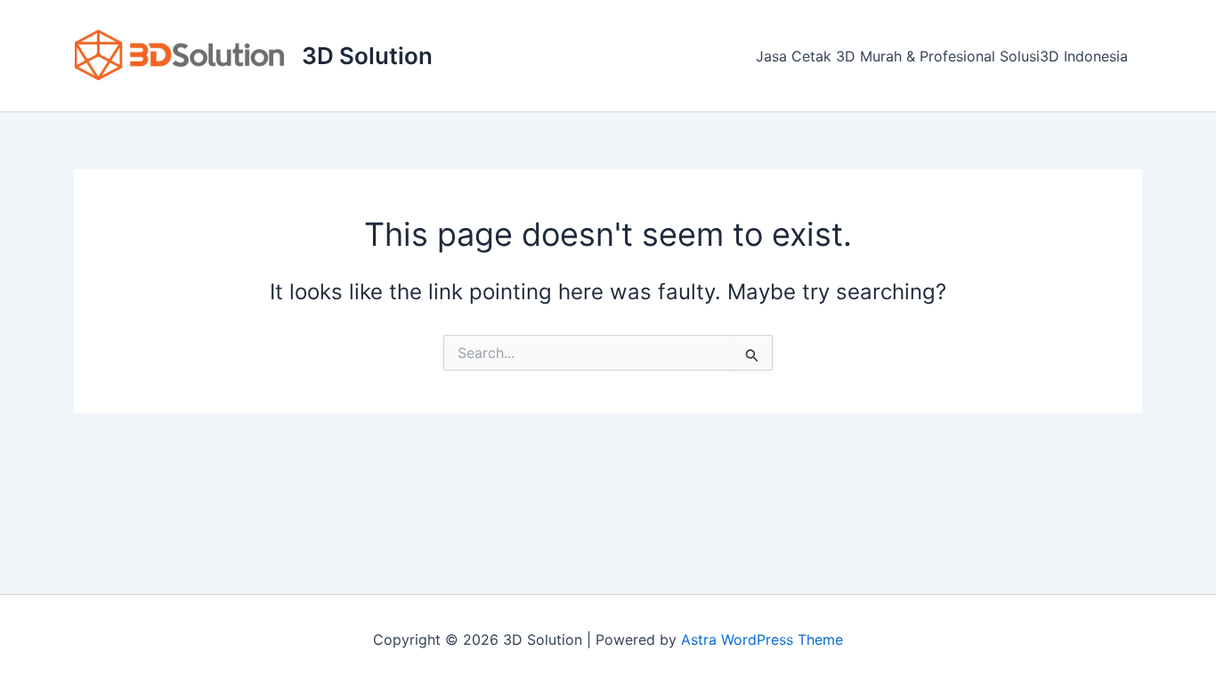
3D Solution (367, 55)
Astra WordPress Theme (762, 639)
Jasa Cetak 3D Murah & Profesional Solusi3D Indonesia (942, 56)
